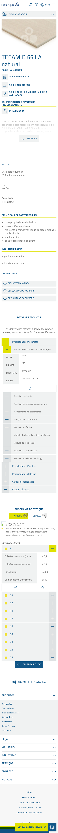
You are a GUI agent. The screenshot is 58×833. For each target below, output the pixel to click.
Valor (9, 357)
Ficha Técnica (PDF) (18, 283)
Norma (9, 381)
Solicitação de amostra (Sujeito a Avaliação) (28, 94)
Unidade (10, 365)
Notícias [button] (7, 779)
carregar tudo (31, 664)
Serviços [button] (7, 763)
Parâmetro (11, 373)
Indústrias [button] (9, 755)
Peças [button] (5, 739)
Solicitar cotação (19, 85)
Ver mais (32, 138)
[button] (53, 4)
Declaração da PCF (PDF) (21, 298)
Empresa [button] (7, 771)
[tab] (29, 342)
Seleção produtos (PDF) (21, 291)
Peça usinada (16, 111)
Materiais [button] (8, 747)
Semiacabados (18, 14)
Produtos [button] (8, 695)
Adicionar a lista (19, 77)
